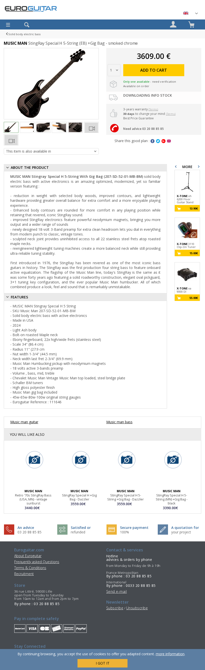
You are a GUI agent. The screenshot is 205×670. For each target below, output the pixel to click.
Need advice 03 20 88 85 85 (143, 129)
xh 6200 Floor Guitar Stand (185, 199)
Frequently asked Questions (36, 561)
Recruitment (24, 573)
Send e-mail (116, 591)
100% (124, 532)
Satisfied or (81, 527)
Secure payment (134, 527)
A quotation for (185, 527)
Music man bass (119, 422)
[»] (190, 13)
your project (181, 532)
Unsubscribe (137, 608)
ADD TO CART (153, 70)
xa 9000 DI (184, 290)
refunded (78, 532)
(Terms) (153, 109)
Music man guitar (24, 422)
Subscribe (114, 608)
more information (170, 654)
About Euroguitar (28, 555)
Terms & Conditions (30, 567)
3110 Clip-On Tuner (186, 245)
